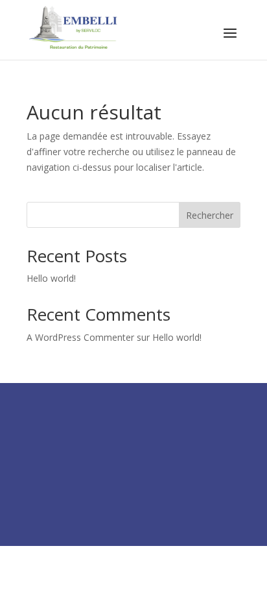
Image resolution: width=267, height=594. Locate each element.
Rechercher (209, 215)
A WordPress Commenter (80, 337)
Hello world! (51, 278)
